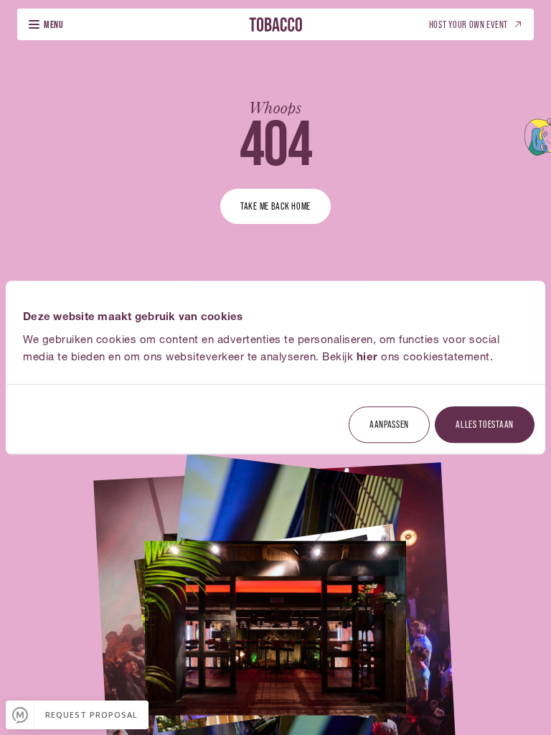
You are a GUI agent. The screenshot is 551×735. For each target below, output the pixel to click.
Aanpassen (389, 424)
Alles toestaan (485, 424)
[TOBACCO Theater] (275, 24)
